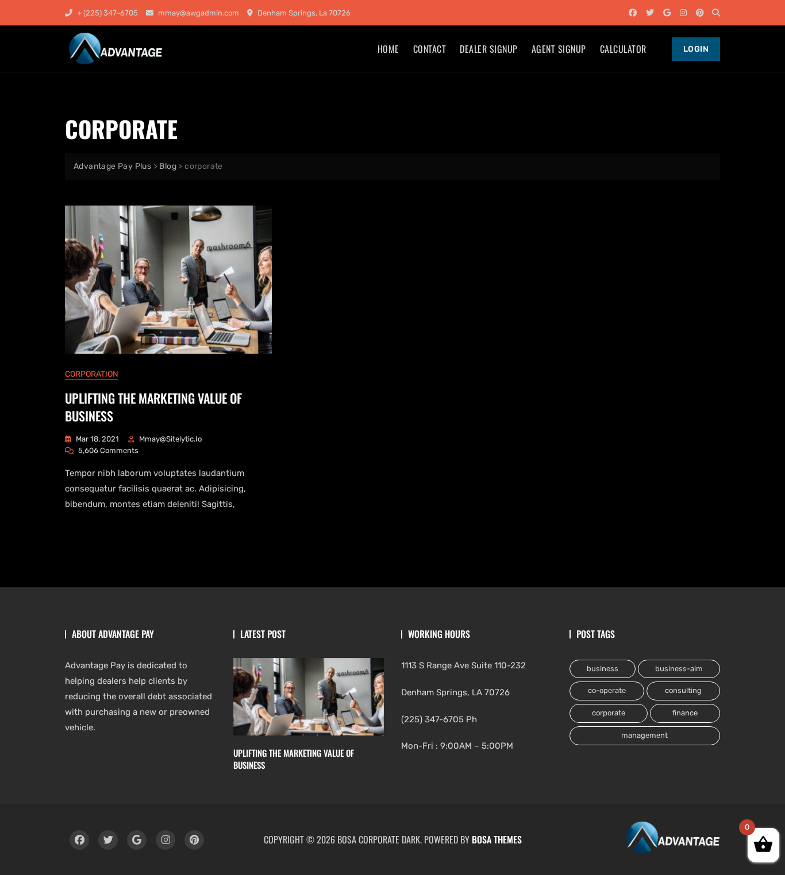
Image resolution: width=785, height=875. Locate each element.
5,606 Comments (108, 451)
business (602, 668)
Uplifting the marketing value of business (153, 407)
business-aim (679, 668)
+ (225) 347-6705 (106, 13)
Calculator (623, 49)
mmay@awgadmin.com (197, 13)
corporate (608, 712)
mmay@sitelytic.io (170, 439)
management (644, 735)
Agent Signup (559, 49)
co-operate (607, 690)
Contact (430, 49)
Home (388, 49)
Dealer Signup (489, 49)
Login (696, 49)
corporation (91, 374)
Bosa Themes (497, 839)
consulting (683, 690)
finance (685, 712)
